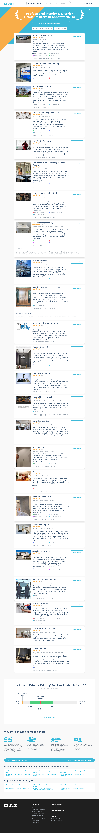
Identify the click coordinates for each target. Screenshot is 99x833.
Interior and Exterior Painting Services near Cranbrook (72, 775)
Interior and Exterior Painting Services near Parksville (18, 775)
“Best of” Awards (37, 817)
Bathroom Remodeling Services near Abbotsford (43, 785)
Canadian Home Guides (39, 819)
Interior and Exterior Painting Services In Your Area (18, 771)
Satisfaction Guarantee (39, 807)
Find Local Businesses (38, 809)
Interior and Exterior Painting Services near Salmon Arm (45, 771)
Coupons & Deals (61, 28)
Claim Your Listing (37, 815)
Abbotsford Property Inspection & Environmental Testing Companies (43, 788)
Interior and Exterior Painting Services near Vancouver (45, 775)
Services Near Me (37, 811)
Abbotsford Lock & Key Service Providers (17, 785)
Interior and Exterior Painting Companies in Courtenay (72, 771)
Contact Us (35, 822)
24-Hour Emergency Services (43, 28)
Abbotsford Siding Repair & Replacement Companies (72, 788)
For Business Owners (38, 813)
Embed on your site (50, 717)
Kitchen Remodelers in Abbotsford (70, 785)
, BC (31, 780)
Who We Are (35, 820)
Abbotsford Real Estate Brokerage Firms (17, 788)
